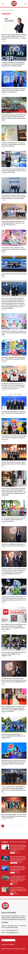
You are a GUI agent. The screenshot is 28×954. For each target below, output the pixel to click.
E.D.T (12, 894)
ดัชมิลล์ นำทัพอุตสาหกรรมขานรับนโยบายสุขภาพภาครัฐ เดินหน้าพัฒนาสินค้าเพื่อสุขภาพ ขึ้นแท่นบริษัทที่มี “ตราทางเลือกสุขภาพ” (13, 90)
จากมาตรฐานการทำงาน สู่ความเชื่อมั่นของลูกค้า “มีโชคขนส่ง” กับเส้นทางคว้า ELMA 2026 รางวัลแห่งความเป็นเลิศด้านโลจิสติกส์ (13, 170)
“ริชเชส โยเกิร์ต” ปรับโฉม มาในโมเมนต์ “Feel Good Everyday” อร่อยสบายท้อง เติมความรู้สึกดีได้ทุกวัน (13, 249)
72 (21, 826)
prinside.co (9, 949)
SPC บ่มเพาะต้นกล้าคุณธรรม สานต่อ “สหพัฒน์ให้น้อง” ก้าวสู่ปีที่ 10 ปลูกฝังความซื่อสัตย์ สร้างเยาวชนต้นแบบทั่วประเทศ (13, 519)
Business (12, 853)
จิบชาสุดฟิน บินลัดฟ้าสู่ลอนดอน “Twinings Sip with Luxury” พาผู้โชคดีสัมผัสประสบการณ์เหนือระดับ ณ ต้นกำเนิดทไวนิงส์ (13, 144)
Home (2, 10)
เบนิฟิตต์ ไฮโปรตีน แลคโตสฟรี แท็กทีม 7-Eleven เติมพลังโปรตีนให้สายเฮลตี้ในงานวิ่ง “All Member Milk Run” (13, 736)
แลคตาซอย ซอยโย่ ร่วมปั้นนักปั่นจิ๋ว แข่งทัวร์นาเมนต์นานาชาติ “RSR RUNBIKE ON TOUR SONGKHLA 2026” (13, 654)
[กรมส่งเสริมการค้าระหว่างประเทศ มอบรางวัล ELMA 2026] (14, 264)
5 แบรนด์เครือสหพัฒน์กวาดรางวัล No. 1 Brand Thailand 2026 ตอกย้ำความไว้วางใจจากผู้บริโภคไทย (13, 463)
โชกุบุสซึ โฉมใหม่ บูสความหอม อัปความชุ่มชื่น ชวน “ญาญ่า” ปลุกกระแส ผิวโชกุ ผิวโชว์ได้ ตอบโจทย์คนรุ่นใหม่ (13, 332)
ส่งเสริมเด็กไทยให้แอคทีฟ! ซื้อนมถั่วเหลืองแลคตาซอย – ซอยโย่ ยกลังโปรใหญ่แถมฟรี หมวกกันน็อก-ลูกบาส (13, 359)
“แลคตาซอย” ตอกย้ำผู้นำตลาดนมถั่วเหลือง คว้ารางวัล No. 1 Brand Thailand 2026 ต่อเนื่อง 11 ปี (13, 545)
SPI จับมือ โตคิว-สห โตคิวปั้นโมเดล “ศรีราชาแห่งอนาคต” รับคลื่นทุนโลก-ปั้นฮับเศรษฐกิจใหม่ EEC (13, 412)
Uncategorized (14, 862)
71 (18, 826)
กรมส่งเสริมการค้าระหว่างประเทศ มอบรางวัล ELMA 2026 (13, 274)
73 (2, 829)
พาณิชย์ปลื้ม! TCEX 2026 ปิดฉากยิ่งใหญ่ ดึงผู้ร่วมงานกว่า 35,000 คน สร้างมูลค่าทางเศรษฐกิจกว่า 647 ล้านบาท (14, 437)
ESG (11, 884)
